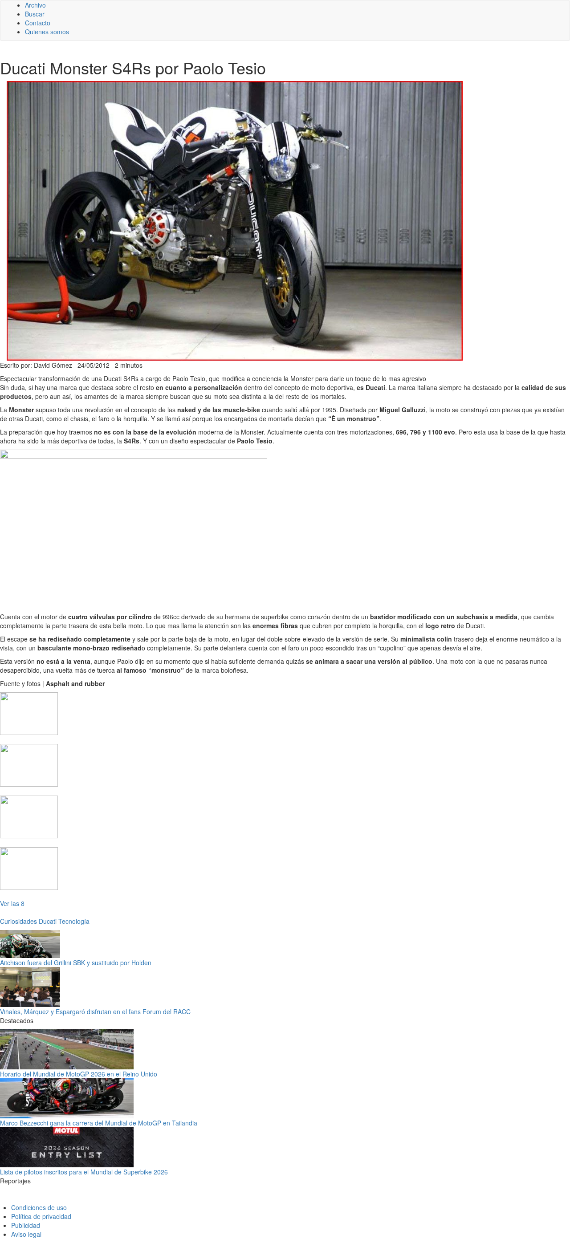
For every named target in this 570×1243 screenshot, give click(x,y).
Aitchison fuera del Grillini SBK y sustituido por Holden (75, 962)
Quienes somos (47, 31)
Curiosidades (18, 921)
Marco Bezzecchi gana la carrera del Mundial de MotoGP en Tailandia (98, 1122)
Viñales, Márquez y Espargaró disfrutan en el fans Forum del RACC (95, 1011)
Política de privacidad (41, 1216)
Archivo (35, 4)
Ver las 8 (12, 903)
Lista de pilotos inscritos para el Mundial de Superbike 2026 (84, 1171)
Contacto (37, 22)
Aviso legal (26, 1234)
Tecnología (74, 921)
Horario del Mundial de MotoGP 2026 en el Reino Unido (78, 1073)
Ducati (48, 921)
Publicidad (25, 1225)
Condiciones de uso (39, 1207)
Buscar (35, 13)
